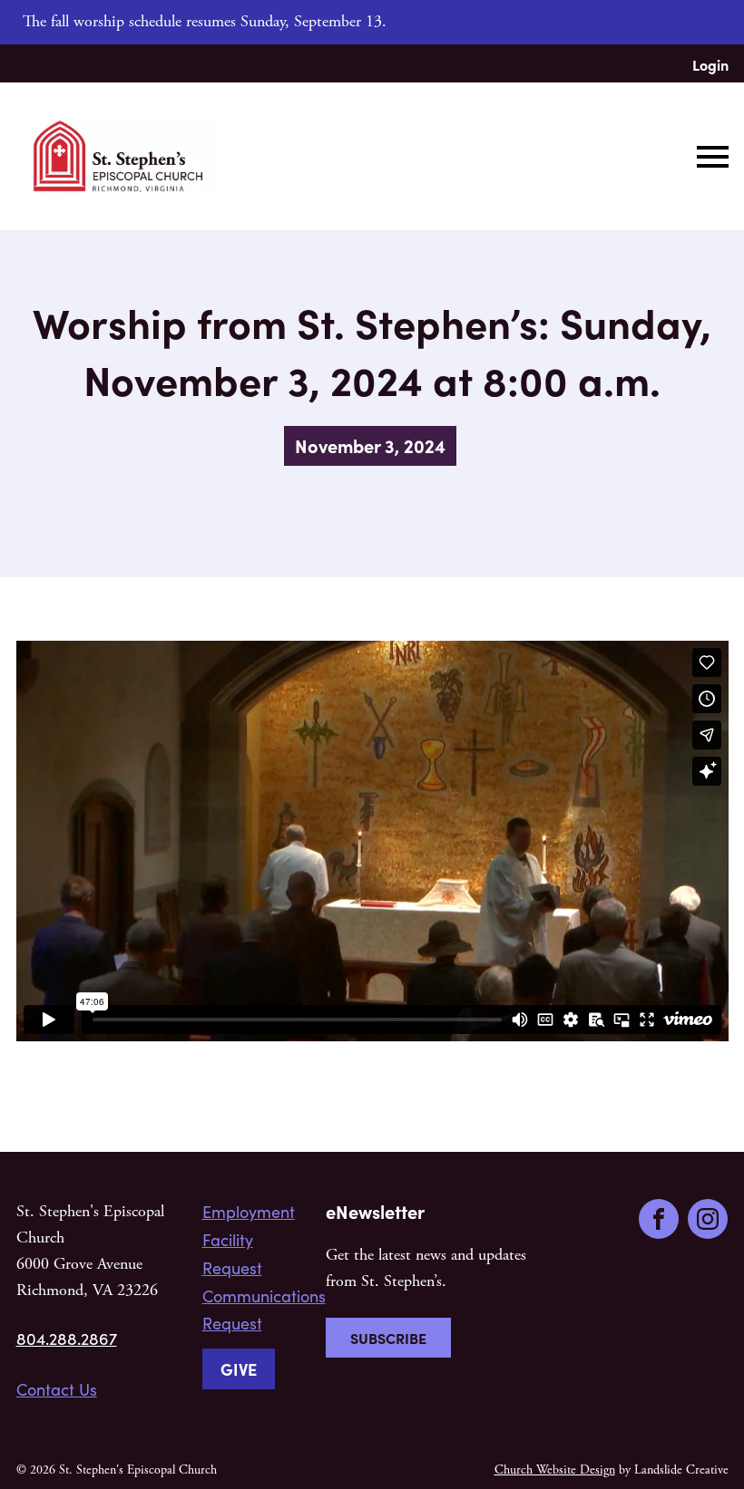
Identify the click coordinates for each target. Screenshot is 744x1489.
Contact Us (56, 1389)
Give (238, 1369)
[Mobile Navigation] (709, 157)
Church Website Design (554, 1470)
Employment (248, 1212)
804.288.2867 (66, 1338)
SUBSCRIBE (388, 1338)
